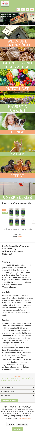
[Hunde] (17, 123)
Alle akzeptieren (22, 424)
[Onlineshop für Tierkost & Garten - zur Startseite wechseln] (5, 4)
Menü (6, 9)
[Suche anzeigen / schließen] (18, 9)
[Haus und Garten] (17, 101)
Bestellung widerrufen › (9, 400)
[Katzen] (17, 145)
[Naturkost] (17, 80)
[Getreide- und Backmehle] (17, 58)
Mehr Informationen (24, 418)
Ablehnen (11, 424)
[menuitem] (5, 9)
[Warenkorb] (32, 9)
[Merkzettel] (27, 9)
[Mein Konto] (23, 9)
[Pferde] (17, 167)
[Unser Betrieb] (17, 189)
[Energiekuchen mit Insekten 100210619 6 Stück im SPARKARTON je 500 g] (17, 217)
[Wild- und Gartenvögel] (17, 36)
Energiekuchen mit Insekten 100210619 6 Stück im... (17, 230)
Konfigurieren (17, 429)
